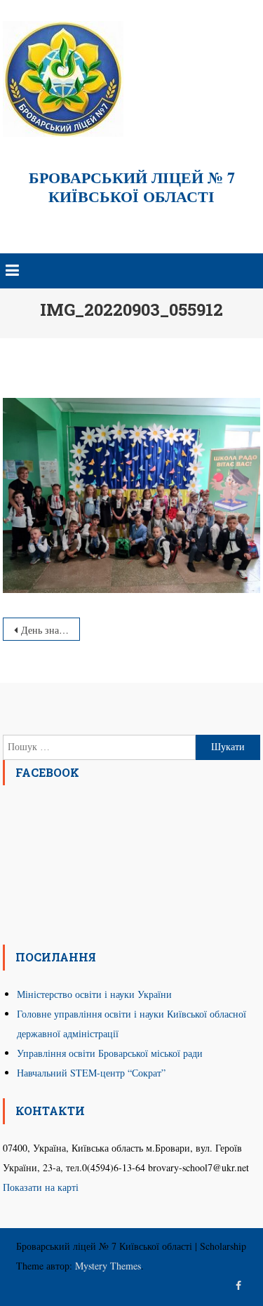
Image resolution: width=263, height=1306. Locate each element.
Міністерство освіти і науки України (94, 994)
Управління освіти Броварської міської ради (110, 1053)
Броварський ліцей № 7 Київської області (132, 187)
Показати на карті (41, 1187)
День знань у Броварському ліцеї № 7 (50, 630)
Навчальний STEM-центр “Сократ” (91, 1072)
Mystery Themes (108, 1265)
